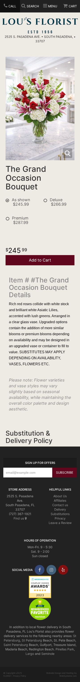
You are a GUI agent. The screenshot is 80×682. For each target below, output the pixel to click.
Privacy (60, 518)
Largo (30, 654)
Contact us (60, 505)
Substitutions (60, 514)
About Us (60, 496)
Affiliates (60, 500)
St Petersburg (32, 640)
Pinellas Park (65, 649)
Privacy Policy (19, 676)
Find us (19, 518)
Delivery (60, 509)
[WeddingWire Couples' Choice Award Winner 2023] (40, 586)
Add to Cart (40, 260)
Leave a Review (60, 523)
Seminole (47, 654)
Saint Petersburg (16, 645)
